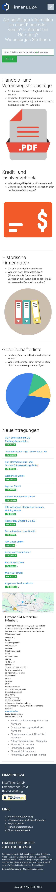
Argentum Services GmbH (19, 583)
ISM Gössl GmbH (14, 541)
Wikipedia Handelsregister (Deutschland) (26, 865)
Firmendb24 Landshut (23, 744)
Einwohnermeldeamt (19, 830)
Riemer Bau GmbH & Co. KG (20, 520)
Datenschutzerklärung (11, 869)
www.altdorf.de (11, 711)
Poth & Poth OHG (14, 562)
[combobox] (28, 52)
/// (51, 7)
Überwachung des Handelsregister (26, 820)
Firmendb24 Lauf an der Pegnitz (28, 754)
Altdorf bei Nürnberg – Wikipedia (29, 741)
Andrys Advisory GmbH (18, 552)
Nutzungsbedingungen (33, 869)
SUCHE (9, 59)
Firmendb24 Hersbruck (23, 751)
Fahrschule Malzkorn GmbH (20, 531)
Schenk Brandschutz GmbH (20, 496)
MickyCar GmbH (14, 572)
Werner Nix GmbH (15, 475)
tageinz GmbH (13, 486)
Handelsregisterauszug (20, 816)
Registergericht (16, 823)
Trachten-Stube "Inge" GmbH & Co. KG (26, 451)
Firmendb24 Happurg (22, 747)
